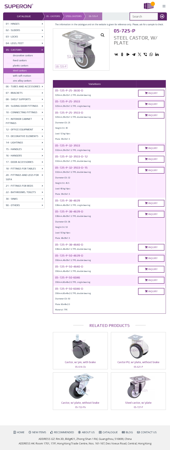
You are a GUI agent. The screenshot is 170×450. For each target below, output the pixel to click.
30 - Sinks (12, 198)
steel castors (74, 16)
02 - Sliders (13, 30)
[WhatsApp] (151, 54)
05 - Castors (53, 16)
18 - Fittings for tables (21, 168)
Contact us (149, 432)
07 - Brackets (14, 92)
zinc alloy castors (22, 80)
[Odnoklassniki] (122, 54)
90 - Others (13, 205)
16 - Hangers (14, 155)
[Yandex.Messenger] (127, 54)
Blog (129, 432)
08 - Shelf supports (18, 99)
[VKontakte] (116, 54)
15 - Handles (14, 149)
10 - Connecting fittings (21, 112)
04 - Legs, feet (15, 43)
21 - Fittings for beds (19, 185)
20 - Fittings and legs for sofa (22, 177)
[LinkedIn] (156, 54)
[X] (139, 54)
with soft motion (22, 75)
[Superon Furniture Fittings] (17, 6)
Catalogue (110, 432)
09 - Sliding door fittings (22, 105)
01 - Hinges (12, 23)
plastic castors (20, 65)
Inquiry (153, 93)
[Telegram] (133, 54)
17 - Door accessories (19, 162)
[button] (102, 35)
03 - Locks (12, 36)
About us (88, 432)
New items (39, 432)
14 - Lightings (14, 142)
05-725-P (93, 16)
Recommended (64, 432)
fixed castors (20, 60)
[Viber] (145, 54)
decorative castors (23, 55)
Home (20, 432)
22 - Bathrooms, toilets (21, 192)
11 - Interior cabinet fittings (19, 121)
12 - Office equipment (19, 129)
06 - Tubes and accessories (23, 86)
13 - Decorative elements (22, 136)
